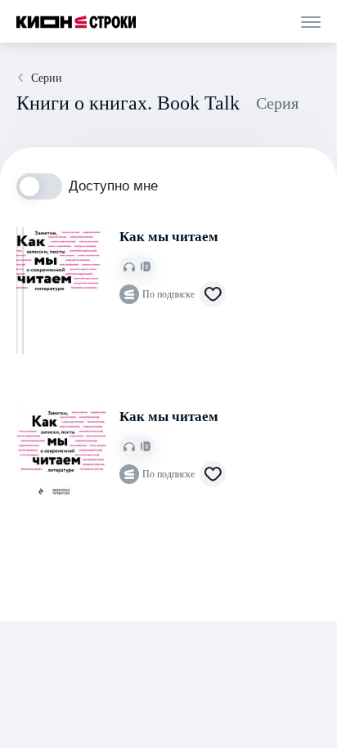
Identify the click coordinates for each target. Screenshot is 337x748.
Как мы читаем (168, 236)
